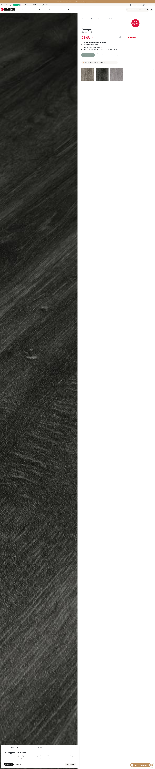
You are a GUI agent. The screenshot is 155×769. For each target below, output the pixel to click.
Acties (61, 10)
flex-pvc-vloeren (93, 18)
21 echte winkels (135, 5)
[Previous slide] (79, 70)
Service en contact (149, 5)
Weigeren (18, 764)
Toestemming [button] (14, 747)
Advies (32, 10)
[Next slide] (153, 70)
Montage (41, 10)
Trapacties (71, 10)
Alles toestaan (8, 764)
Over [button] (66, 747)
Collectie (23, 10)
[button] (77, 1)
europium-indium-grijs (105, 18)
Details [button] (40, 747)
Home (84, 18)
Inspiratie (51, 10)
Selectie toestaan (70, 764)
